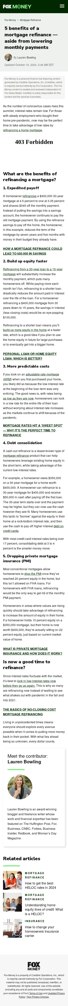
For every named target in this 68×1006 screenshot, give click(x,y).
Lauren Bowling (26, 57)
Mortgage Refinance (30, 19)
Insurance (35, 921)
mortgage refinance (16, 455)
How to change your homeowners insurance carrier (42, 931)
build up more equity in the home (25, 330)
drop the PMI (32, 573)
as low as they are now (18, 398)
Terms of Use (36, 993)
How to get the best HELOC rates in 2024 (40, 885)
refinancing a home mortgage (22, 130)
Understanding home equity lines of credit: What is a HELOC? (44, 909)
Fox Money (10, 19)
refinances (29, 196)
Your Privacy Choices (38, 996)
